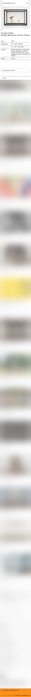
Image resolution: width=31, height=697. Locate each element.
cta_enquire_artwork (8, 70)
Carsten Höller (7, 33)
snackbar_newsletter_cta (22, 695)
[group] (15, 17)
